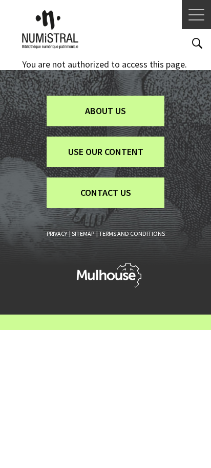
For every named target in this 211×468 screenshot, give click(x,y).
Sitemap (83, 233)
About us (105, 111)
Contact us (105, 192)
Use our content (105, 152)
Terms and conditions (132, 233)
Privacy (57, 233)
